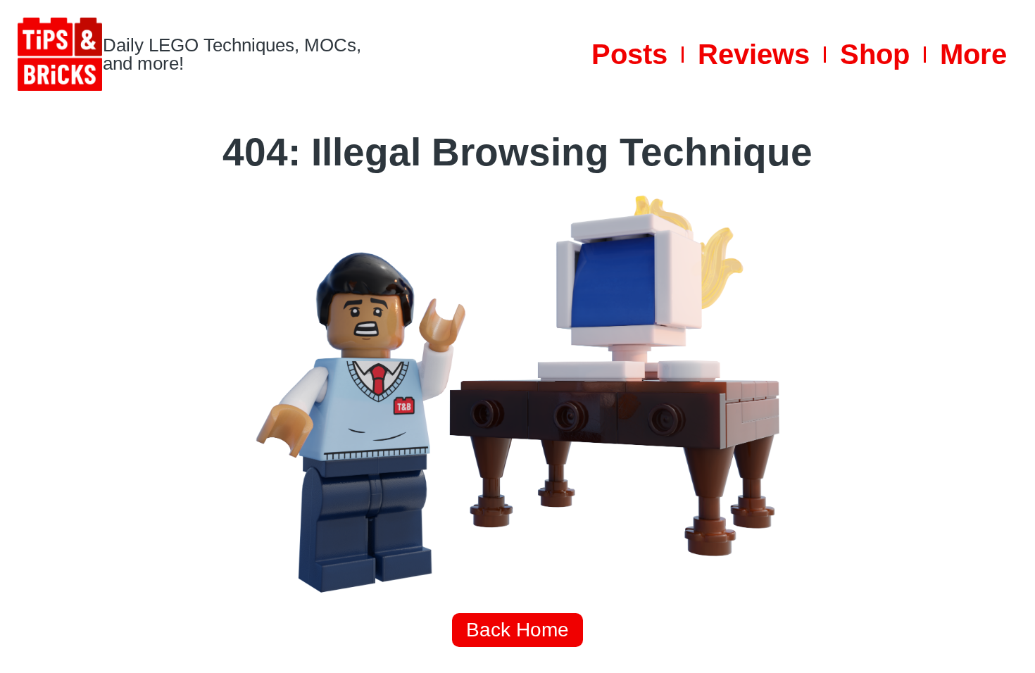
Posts (629, 54)
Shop (875, 54)
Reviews (754, 54)
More (973, 54)
